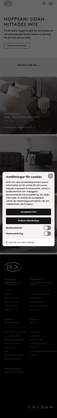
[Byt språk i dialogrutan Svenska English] (50, 176)
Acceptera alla (28, 211)
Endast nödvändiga (28, 220)
